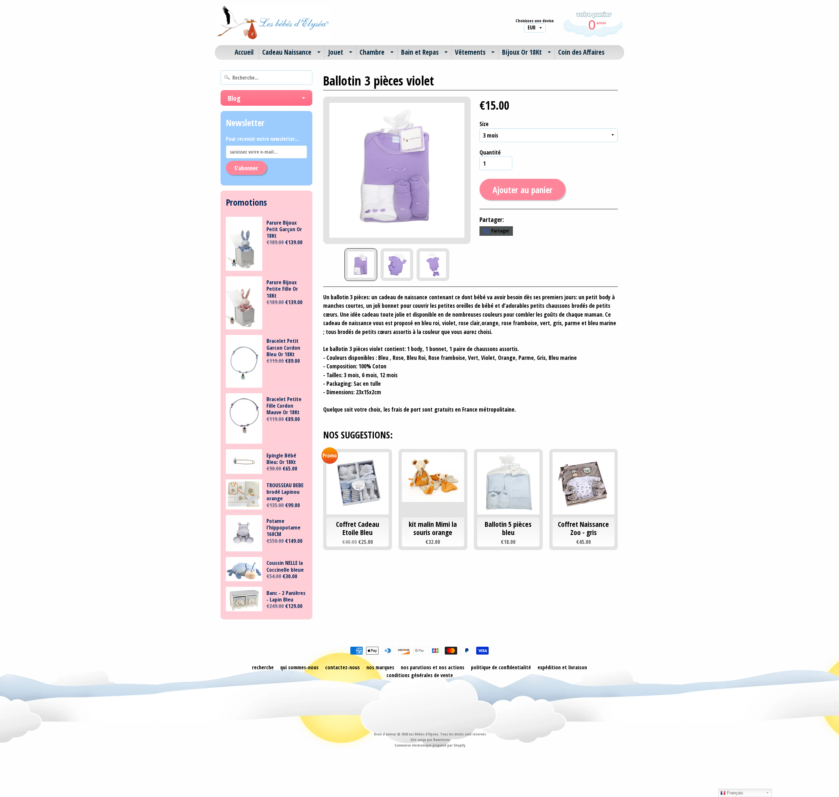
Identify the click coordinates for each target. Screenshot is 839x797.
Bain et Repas (420, 52)
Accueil (244, 52)
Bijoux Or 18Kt (522, 52)
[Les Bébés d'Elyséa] (272, 22)
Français (734, 792)
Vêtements (470, 52)
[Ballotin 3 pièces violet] (360, 264)
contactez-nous (342, 667)
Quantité (490, 152)
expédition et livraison (562, 667)
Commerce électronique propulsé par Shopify (430, 745)
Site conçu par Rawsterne (430, 739)
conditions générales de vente (419, 675)
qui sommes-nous (299, 667)
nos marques (380, 667)
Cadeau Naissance (286, 52)
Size (484, 124)
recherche (263, 667)
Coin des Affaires (581, 52)
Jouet (335, 52)
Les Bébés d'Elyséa (423, 734)
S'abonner (246, 168)
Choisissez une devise (535, 20)
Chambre (372, 52)
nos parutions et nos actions (432, 667)
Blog (234, 98)
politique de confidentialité (501, 667)
